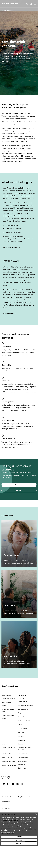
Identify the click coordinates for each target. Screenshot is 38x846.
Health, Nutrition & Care (13, 232)
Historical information (9, 762)
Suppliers (21, 736)
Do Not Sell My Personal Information (18, 830)
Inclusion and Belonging (22, 763)
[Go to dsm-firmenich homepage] (9, 4)
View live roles (23, 754)
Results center (6, 754)
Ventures (21, 732)
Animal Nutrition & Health (8, 717)
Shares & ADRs (7, 758)
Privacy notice (6, 802)
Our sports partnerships (22, 700)
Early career (22, 768)
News (20, 725)
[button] (31, 4)
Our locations (22, 728)
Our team (9, 605)
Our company (8, 10)
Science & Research (24, 721)
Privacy (30, 829)
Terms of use (6, 808)
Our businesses (6, 695)
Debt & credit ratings (9, 765)
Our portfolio (11, 555)
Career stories (23, 758)
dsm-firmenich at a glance (8, 748)
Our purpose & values (25, 705)
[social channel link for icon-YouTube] (13, 784)
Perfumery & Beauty (12, 225)
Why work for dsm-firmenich (24, 748)
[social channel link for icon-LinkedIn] (3, 784)
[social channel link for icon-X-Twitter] (22, 784)
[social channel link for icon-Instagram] (17, 784)
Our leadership (23, 709)
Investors (4, 744)
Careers (20, 744)
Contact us (10, 655)
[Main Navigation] (35, 4)
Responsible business (25, 713)
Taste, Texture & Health (13, 229)
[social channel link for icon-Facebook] (8, 784)
